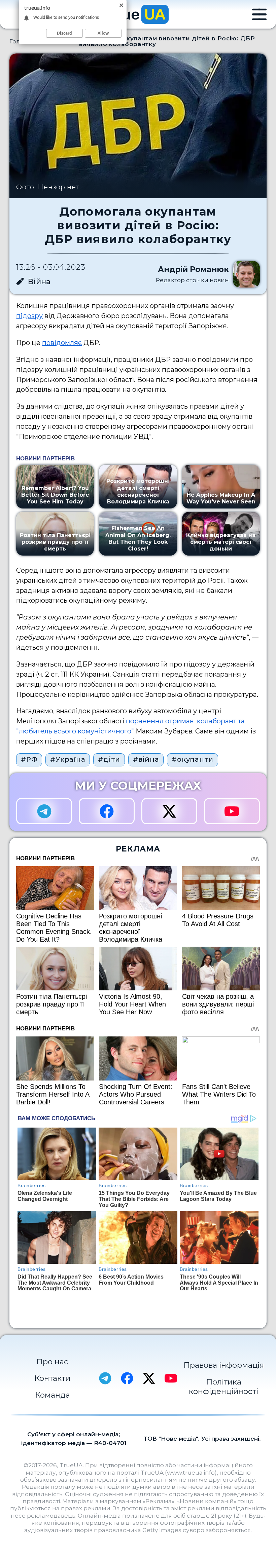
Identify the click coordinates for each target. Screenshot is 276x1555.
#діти (109, 759)
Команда (52, 1395)
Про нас (52, 1361)
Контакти (52, 1378)
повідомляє (62, 343)
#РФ (29, 759)
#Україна (67, 759)
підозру (29, 316)
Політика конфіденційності (223, 1386)
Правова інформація (223, 1365)
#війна (146, 759)
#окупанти (192, 759)
